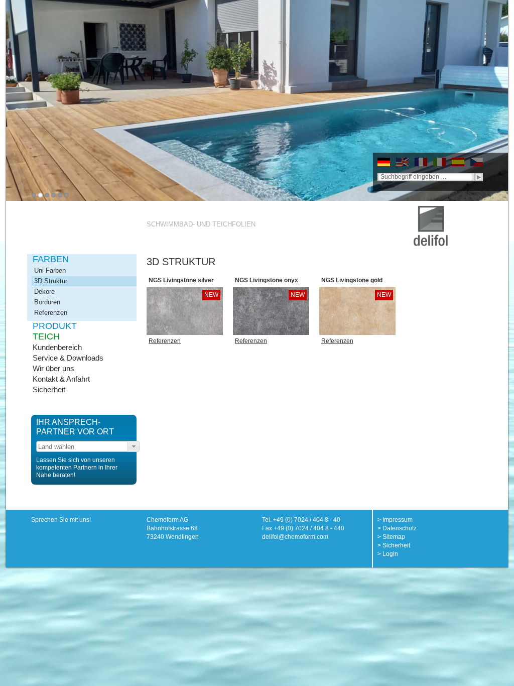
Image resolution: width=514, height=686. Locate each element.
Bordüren (47, 302)
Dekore (44, 291)
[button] (133, 446)
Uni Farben (50, 270)
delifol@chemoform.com (295, 536)
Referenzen (50, 312)
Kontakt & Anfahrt (61, 379)
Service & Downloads (68, 358)
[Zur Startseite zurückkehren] (431, 209)
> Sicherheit (393, 545)
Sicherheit (49, 389)
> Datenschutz (397, 528)
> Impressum (395, 519)
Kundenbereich (57, 347)
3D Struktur (50, 281)
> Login (387, 553)
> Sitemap (391, 536)
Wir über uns (53, 368)
